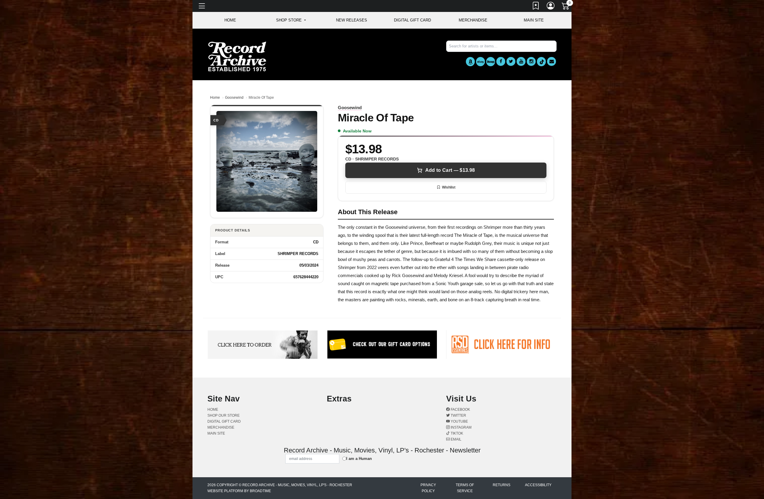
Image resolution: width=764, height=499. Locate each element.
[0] (566, 7)
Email (455, 439)
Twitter (458, 415)
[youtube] (521, 61)
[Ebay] (480, 61)
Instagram (461, 427)
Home (215, 97)
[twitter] (511, 61)
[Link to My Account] (551, 6)
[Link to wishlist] (536, 6)
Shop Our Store (223, 415)
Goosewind (234, 97)
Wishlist (448, 187)
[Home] (237, 56)
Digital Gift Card (412, 20)
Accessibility (538, 485)
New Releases (351, 20)
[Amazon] (470, 61)
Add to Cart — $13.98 (450, 170)
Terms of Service (465, 488)
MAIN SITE (534, 20)
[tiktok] (541, 61)
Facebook (460, 409)
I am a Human (359, 458)
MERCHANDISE (473, 20)
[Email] (551, 61)
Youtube (459, 421)
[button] (290, 20)
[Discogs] (491, 61)
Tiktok (456, 433)
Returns (501, 485)
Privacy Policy (428, 488)
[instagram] (531, 61)
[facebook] (501, 61)
